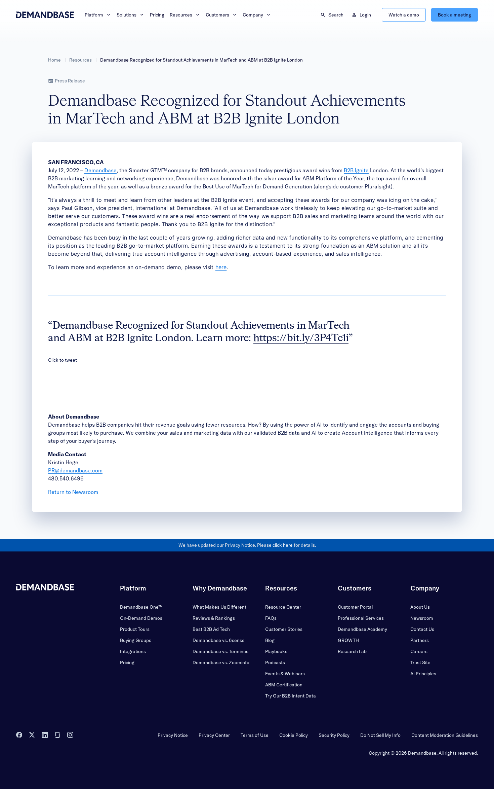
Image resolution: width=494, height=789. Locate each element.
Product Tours (135, 629)
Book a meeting (454, 15)
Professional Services (361, 618)
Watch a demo (403, 15)
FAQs (271, 618)
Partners (419, 640)
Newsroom (421, 618)
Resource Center (283, 607)
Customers (217, 15)
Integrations (133, 651)
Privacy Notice (173, 735)
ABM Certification (283, 685)
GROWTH (348, 640)
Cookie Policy (293, 735)
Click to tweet (62, 360)
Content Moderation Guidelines (444, 735)
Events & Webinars (285, 674)
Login (365, 15)
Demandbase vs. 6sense (219, 640)
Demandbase (100, 170)
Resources (181, 15)
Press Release (70, 81)
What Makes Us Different (219, 607)
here (221, 267)
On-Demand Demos (141, 618)
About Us (420, 607)
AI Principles (423, 674)
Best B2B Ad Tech (211, 629)
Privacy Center (214, 735)
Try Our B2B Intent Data (290, 696)
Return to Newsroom (73, 492)
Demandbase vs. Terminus (220, 651)
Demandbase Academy (362, 629)
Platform (94, 15)
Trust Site (420, 662)
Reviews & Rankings (214, 618)
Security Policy (334, 735)
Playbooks (276, 651)
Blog (270, 640)
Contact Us (422, 629)
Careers (418, 651)
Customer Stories (283, 629)
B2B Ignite (356, 170)
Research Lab (352, 651)
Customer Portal (355, 607)
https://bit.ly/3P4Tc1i (300, 338)
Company (253, 15)
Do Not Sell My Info (380, 735)
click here (283, 545)
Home (54, 60)
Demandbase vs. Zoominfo (221, 662)
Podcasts (275, 662)
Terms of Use (255, 735)
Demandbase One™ (141, 607)
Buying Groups (135, 640)
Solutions (126, 15)
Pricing (157, 15)
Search (335, 15)
